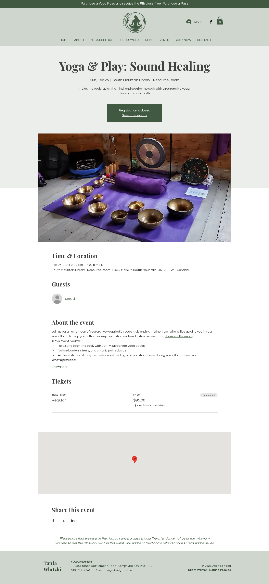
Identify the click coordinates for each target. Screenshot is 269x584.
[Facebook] (211, 21)
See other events (134, 115)
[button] (219, 21)
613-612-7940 (81, 570)
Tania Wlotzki (53, 566)
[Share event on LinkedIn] (73, 520)
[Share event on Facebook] (53, 520)
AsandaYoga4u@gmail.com (115, 570)
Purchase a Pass (175, 3)
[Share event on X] (63, 520)
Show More (60, 366)
